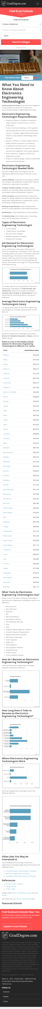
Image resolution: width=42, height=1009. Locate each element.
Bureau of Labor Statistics (14, 884)
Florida (5, 397)
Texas (5, 554)
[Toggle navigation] (37, 4)
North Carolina (8, 508)
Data (11, 979)
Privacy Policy (18, 979)
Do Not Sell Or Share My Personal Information (17, 981)
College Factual (11, 886)
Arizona (5, 364)
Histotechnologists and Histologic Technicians (21, 871)
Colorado (6, 378)
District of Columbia (9, 392)
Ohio (4, 517)
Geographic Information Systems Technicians (21, 876)
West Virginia (7, 577)
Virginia (5, 568)
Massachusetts (8, 452)
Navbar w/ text (14, 3)
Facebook (6, 992)
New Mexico (7, 499)
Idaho (5, 411)
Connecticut (7, 383)
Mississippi (6, 466)
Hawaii (5, 406)
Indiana (5, 420)
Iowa (4, 424)
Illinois (5, 415)
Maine (5, 443)
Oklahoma (6, 522)
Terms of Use (6, 984)
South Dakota (7, 545)
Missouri (6, 471)
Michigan (6, 457)
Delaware (6, 387)
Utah (4, 559)
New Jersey (7, 494)
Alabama (6, 355)
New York (6, 503)
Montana (6, 475)
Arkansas (6, 369)
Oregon (5, 526)
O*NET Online (10, 889)
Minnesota (6, 462)
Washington (7, 573)
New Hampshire (8, 489)
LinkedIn (5, 996)
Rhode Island (7, 536)
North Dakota (7, 513)
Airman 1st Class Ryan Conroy (21, 893)
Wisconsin (6, 582)
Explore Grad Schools (15, 926)
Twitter (5, 1001)
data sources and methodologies (24, 899)
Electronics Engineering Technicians (18, 873)
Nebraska (6, 480)
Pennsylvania (7, 531)
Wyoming (6, 587)
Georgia (5, 401)
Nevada (5, 485)
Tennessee (7, 550)
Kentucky (6, 434)
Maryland (6, 448)
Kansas (5, 429)
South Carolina (8, 540)
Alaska (5, 360)
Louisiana (6, 438)
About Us (5, 979)
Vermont (6, 564)
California (6, 373)
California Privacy (30, 979)
